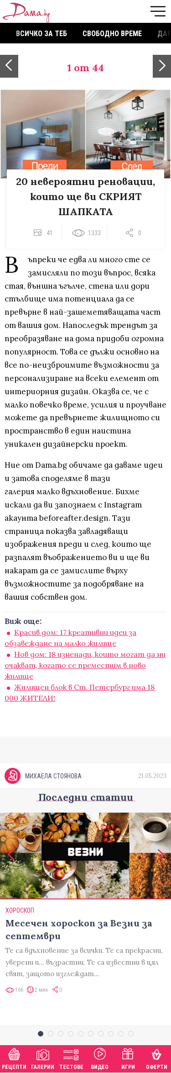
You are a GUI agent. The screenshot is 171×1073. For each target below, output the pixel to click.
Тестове (71, 1067)
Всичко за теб (41, 33)
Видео (100, 1067)
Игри (128, 1067)
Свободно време (112, 33)
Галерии (42, 1067)
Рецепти (14, 1067)
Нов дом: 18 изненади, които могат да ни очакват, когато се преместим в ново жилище (85, 665)
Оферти (156, 1067)
